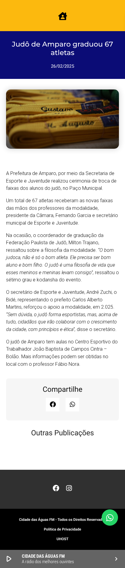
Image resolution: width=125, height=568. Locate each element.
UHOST (62, 539)
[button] (52, 404)
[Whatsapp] (110, 517)
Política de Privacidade (62, 529)
